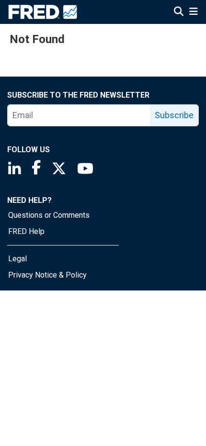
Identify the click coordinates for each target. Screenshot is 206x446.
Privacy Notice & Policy (47, 274)
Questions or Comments (49, 215)
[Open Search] (178, 12)
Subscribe (174, 115)
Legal (17, 258)
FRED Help (26, 231)
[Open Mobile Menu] (193, 12)
